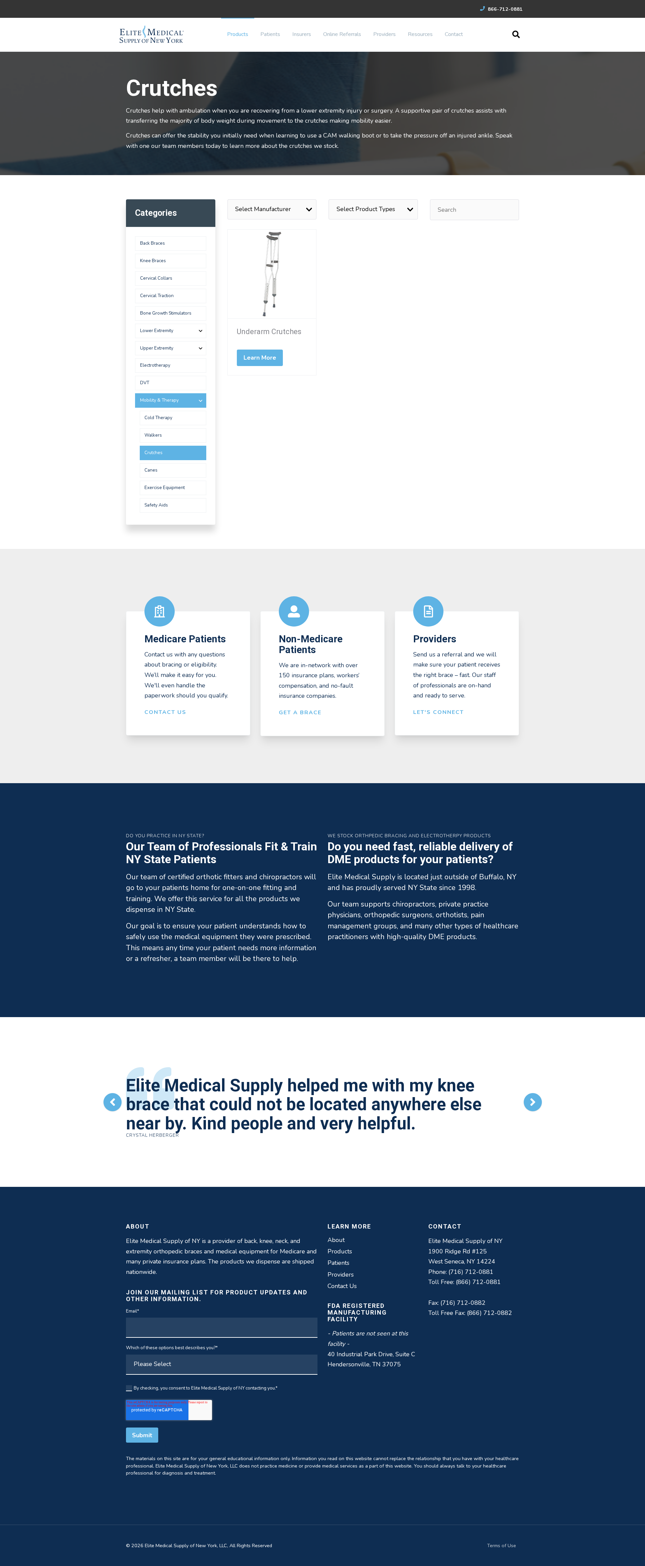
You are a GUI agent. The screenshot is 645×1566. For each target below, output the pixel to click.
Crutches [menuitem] (153, 452)
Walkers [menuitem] (153, 435)
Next (533, 1102)
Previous (112, 1102)
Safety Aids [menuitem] (156, 505)
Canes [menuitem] (151, 470)
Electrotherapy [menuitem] (155, 365)
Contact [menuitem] (454, 34)
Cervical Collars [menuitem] (156, 278)
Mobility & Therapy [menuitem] (159, 400)
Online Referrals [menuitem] (342, 34)
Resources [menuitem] (420, 34)
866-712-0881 (504, 9)
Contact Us (165, 712)
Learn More (260, 358)
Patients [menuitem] (270, 34)
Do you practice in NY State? (165, 836)
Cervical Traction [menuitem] (157, 295)
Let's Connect (438, 712)
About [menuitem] (336, 1240)
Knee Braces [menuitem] (153, 260)
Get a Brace (300, 712)
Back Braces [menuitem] (152, 243)
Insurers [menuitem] (301, 34)
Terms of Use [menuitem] (501, 1545)
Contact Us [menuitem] (342, 1286)
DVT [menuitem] (144, 382)
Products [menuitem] (237, 34)
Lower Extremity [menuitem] (156, 330)
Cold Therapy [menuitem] (158, 417)
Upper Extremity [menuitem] (156, 348)
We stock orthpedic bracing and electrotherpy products (409, 836)
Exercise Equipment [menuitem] (164, 487)
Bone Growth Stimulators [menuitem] (165, 313)
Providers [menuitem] (384, 34)
